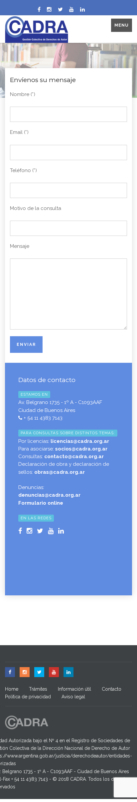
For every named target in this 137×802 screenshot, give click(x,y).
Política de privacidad (28, 696)
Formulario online (40, 503)
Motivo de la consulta (35, 208)
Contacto (111, 689)
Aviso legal (73, 696)
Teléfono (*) (23, 170)
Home (11, 689)
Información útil (74, 689)
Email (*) (19, 132)
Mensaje (19, 246)
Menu (121, 25)
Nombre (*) (22, 94)
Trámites (38, 689)
